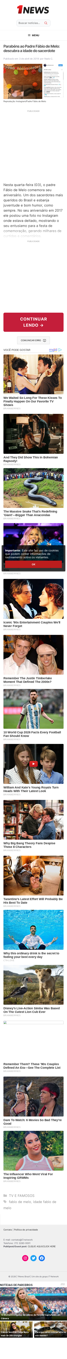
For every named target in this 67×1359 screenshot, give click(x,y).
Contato (7, 1229)
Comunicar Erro (31, 340)
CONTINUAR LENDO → (33, 322)
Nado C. (48, 58)
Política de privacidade (26, 1229)
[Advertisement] (33, 146)
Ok (33, 564)
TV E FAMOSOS (22, 1196)
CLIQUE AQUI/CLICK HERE (42, 1246)
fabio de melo (20, 1202)
